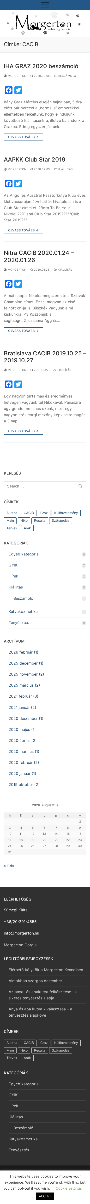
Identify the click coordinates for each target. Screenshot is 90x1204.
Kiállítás (65, 169)
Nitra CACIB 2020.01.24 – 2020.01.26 (39, 256)
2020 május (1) (22, 729)
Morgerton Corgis (20, 944)
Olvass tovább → (23, 137)
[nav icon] (45, 5)
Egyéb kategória (24, 554)
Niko (24, 520)
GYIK (13, 565)
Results (39, 520)
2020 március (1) (24, 751)
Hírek (13, 576)
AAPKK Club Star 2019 (34, 159)
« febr (9, 865)
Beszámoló (67, 76)
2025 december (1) (26, 663)
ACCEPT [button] (45, 1196)
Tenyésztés (19, 622)
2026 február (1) (23, 652)
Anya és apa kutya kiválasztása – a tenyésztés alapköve (40, 1012)
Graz (44, 513)
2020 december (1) (26, 718)
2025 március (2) (24, 685)
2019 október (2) (24, 784)
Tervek (11, 528)
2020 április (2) (23, 740)
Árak (27, 528)
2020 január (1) (22, 773)
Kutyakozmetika (23, 611)
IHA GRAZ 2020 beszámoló (41, 66)
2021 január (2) (22, 707)
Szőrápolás (60, 520)
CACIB (29, 513)
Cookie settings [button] (69, 1188)
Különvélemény (66, 513)
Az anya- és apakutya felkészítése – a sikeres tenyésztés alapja (43, 994)
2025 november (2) (26, 674)
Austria (11, 513)
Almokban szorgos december (35, 980)
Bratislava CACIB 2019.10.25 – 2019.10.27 (45, 357)
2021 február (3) (23, 696)
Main (10, 520)
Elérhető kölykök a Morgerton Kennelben (46, 969)
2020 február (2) (24, 762)
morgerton (17, 76)
